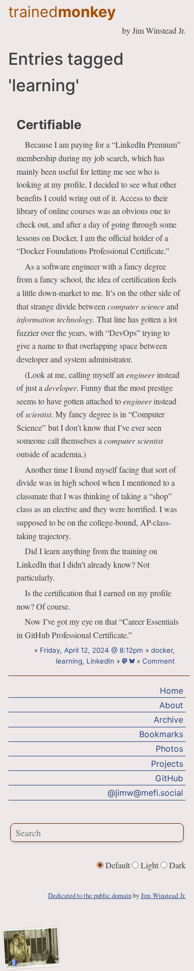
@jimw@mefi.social (145, 792)
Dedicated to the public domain (89, 895)
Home (171, 690)
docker (162, 650)
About (171, 705)
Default (117, 865)
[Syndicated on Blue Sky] (133, 661)
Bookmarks (161, 734)
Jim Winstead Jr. (163, 895)
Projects (167, 763)
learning (69, 661)
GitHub (169, 778)
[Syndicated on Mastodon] (125, 661)
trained (62, 12)
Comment (158, 661)
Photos (169, 748)
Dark (176, 865)
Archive (168, 719)
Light (149, 865)
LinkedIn (100, 661)
